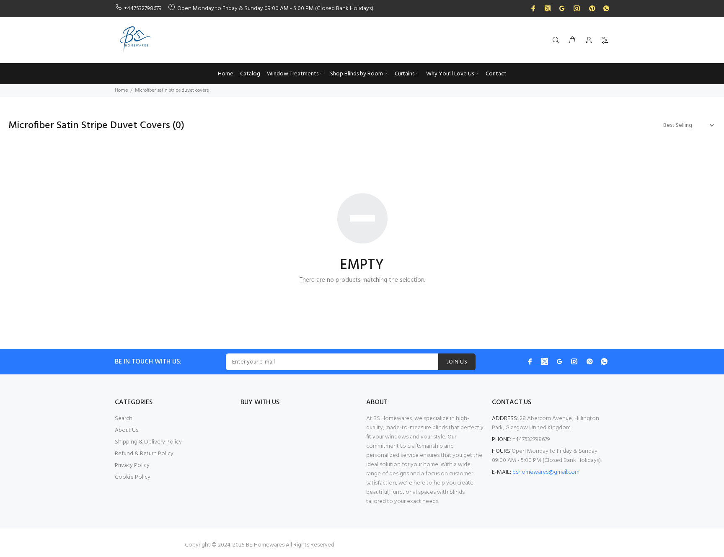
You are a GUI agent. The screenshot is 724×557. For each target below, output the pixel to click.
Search (123, 418)
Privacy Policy (132, 465)
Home (121, 90)
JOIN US (457, 362)
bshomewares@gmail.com (545, 472)
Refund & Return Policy (144, 454)
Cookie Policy (132, 477)
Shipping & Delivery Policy (148, 442)
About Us (126, 430)
